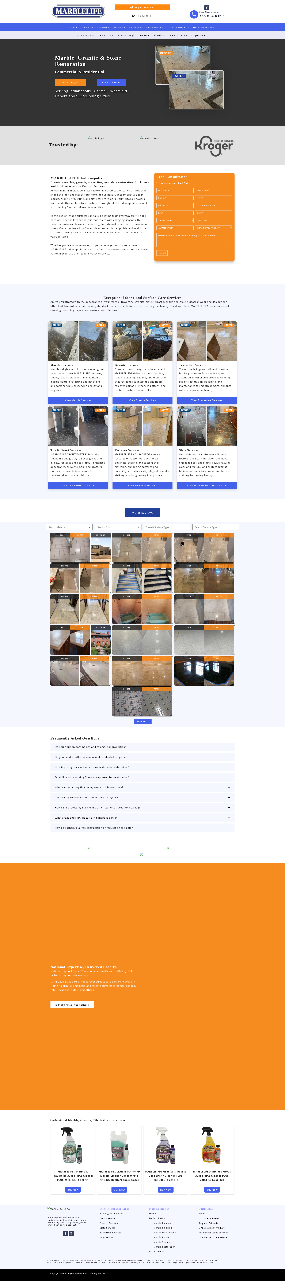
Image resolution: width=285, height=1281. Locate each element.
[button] (142, 747)
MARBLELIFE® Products (153, 35)
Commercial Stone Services (96, 27)
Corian (184, 35)
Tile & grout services (111, 1213)
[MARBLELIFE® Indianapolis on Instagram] (71, 1233)
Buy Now (73, 1189)
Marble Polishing (163, 1227)
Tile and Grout (105, 35)
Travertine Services (203, 27)
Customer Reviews (209, 1218)
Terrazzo (121, 35)
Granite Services (178, 27)
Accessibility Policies (95, 1273)
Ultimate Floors (86, 35)
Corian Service (108, 1218)
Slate (172, 35)
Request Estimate (208, 1223)
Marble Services (154, 27)
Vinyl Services (107, 1237)
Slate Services (107, 1227)
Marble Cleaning (163, 1223)
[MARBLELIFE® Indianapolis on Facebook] (206, 7)
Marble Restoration (164, 1246)
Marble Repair (161, 1237)
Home (71, 27)
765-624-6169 (211, 16)
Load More (142, 721)
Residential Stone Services (128, 27)
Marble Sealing (162, 1242)
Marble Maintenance (165, 1232)
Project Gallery (199, 35)
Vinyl (131, 35)
